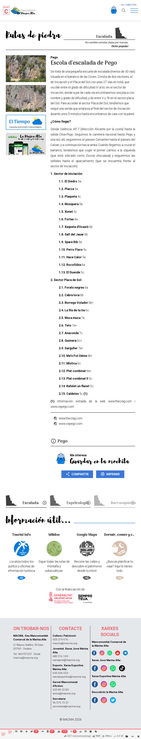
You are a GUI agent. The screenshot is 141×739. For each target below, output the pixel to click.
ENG (134, 4)
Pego (63, 441)
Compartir (77, 474)
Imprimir (110, 474)
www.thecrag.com (70, 418)
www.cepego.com (70, 423)
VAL (123, 4)
